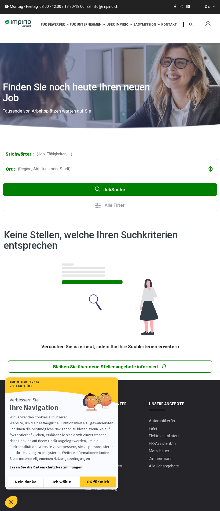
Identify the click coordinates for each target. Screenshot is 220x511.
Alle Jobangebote (164, 466)
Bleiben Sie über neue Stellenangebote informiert (106, 366)
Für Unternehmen (86, 24)
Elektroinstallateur (164, 436)
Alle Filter (115, 205)
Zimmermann (161, 458)
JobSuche (114, 189)
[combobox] (125, 154)
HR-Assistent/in (162, 443)
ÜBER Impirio (118, 24)
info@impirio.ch (105, 6)
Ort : (10, 169)
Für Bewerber (53, 24)
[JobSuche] (191, 24)
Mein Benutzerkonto (208, 24)
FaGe (153, 428)
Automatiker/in (162, 421)
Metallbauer (159, 451)
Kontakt (169, 24)
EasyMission (145, 24)
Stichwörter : (20, 154)
